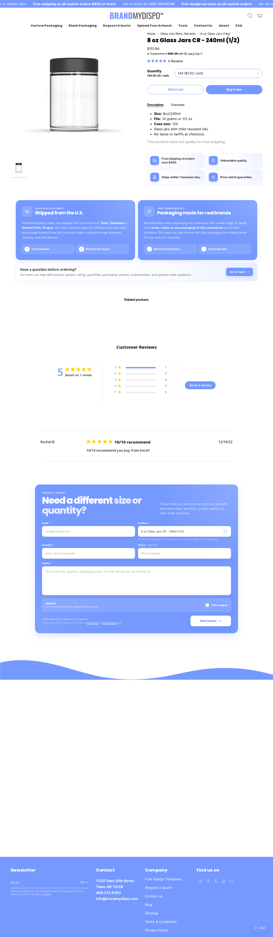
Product (143, 523)
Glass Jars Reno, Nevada (177, 33)
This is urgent (219, 605)
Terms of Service (110, 623)
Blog (148, 904)
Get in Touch (237, 271)
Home (151, 33)
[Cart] (260, 15)
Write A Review (200, 385)
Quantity (48, 545)
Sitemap (151, 913)
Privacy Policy (93, 623)
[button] (46, 26)
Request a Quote (158, 887)
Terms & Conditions (161, 922)
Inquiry (47, 563)
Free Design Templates (163, 879)
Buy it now (234, 89)
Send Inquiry (208, 620)
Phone (147, 545)
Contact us (154, 896)
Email (46, 523)
